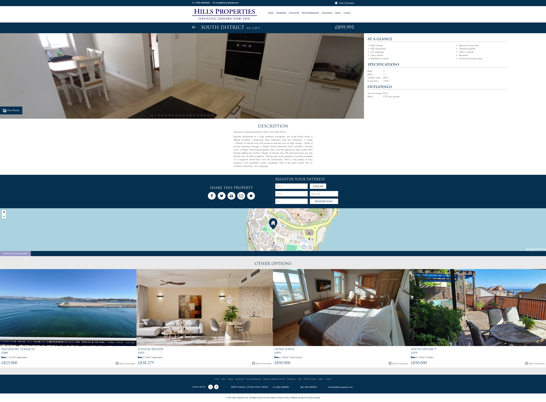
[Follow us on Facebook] (210, 387)
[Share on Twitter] (222, 196)
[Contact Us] (241, 196)
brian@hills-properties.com (341, 387)
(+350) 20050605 (281, 387)
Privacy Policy (283, 398)
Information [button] (327, 13)
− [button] (4, 216)
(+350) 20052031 (309, 387)
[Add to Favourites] (251, 196)
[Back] (194, 27)
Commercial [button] (294, 13)
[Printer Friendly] (231, 196)
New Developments (310, 13)
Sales (223, 379)
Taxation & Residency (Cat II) (274, 379)
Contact (347, 13)
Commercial (239, 379)
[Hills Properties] (224, 14)
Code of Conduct (310, 379)
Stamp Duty (291, 379)
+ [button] (4, 212)
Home (271, 13)
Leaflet (529, 250)
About (338, 13)
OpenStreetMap (539, 250)
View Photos (12, 110)
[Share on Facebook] (212, 196)
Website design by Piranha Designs (305, 398)
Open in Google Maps (15, 253)
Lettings (230, 379)
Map (299, 379)
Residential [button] (281, 13)
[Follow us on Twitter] (216, 387)
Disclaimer (271, 398)
